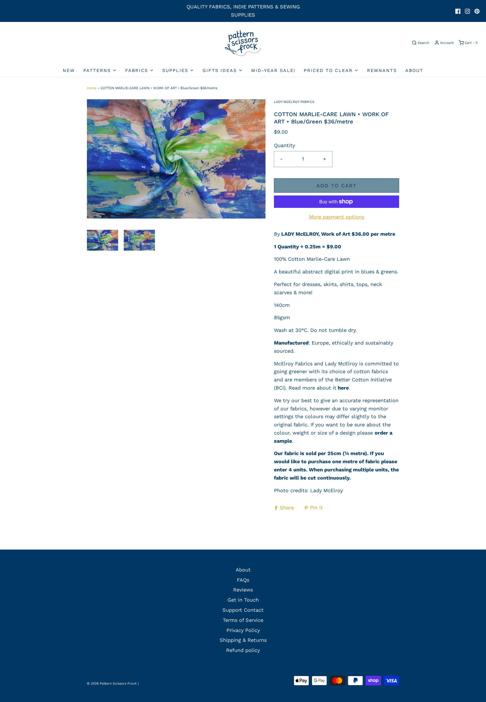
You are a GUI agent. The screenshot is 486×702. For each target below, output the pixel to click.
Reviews (243, 590)
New (69, 70)
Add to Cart (336, 185)
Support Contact (243, 610)
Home (91, 88)
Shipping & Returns (243, 640)
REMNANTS (382, 70)
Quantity (284, 145)
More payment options (336, 217)
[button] (102, 240)
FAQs (243, 580)
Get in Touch (243, 600)
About (414, 70)
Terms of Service (243, 620)
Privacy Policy (243, 630)
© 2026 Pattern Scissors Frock (112, 683)
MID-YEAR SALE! (273, 70)
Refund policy (243, 650)
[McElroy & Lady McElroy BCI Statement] (337, 388)
